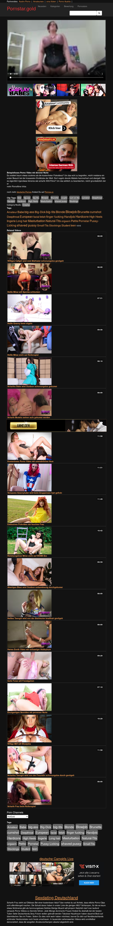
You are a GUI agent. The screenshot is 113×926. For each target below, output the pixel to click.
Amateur (12, 212)
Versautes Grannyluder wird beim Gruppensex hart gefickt (34, 492)
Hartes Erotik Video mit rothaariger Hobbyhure (29, 649)
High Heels (33, 201)
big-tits (36, 197)
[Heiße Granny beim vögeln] (56, 308)
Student (65, 225)
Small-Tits (43, 225)
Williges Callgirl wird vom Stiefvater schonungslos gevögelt (35, 260)
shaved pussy (61, 201)
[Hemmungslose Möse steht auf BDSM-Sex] (56, 540)
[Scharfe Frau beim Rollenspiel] (56, 791)
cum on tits (74, 197)
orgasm (65, 221)
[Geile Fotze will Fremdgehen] (56, 665)
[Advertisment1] (56, 116)
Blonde (60, 212)
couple (64, 197)
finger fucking (55, 216)
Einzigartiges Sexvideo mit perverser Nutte (27, 712)
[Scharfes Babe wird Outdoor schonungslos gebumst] (56, 371)
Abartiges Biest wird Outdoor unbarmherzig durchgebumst (35, 587)
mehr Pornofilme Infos (16, 186)
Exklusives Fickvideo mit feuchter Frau (25, 524)
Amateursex (38, 1)
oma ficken (51, 1)
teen (73, 225)
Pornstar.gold (21, 8)
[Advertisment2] (56, 154)
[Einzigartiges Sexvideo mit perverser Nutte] (56, 697)
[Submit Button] (99, 13)
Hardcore (22, 201)
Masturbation (46, 201)
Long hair (21, 221)
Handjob (11, 201)
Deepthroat (97, 197)
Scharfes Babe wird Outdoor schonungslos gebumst (32, 386)
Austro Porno (24, 1)
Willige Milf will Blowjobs (19, 743)
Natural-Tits (53, 221)
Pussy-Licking (50, 844)
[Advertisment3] (56, 425)
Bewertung (68, 6)
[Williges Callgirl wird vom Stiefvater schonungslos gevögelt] (56, 245)
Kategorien (55, 6)
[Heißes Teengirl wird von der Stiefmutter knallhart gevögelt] (56, 603)
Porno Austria (65, 1)
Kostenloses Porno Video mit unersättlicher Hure (30, 461)
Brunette (54, 197)
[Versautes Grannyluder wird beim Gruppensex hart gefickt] (56, 477)
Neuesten (42, 6)
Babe (21, 212)
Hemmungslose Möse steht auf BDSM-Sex (27, 555)
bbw (19, 197)
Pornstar (84, 221)
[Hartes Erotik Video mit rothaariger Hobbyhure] (56, 634)
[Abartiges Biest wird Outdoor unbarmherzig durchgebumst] (56, 572)
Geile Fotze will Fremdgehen (20, 680)
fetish (43, 216)
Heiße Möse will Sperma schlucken (23, 291)
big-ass (27, 197)
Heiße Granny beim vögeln (19, 323)
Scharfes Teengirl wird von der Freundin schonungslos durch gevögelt (40, 775)
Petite (74, 221)
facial (36, 216)
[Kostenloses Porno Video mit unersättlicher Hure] (56, 446)
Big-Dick (40, 212)
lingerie (11, 221)
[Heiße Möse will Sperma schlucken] (56, 276)
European (26, 216)
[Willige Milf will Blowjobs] (56, 728)
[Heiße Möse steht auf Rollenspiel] (56, 339)
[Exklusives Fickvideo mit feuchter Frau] (56, 509)
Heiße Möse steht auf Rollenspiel (23, 354)
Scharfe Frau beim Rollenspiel (21, 806)
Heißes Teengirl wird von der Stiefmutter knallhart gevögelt (35, 618)
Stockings (74, 201)
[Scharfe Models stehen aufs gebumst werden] (56, 402)
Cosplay (26, 204)
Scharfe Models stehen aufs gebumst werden (28, 417)
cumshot (85, 197)
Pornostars (82, 6)
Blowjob (44, 197)
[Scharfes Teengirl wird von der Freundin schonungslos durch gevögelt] (56, 760)
